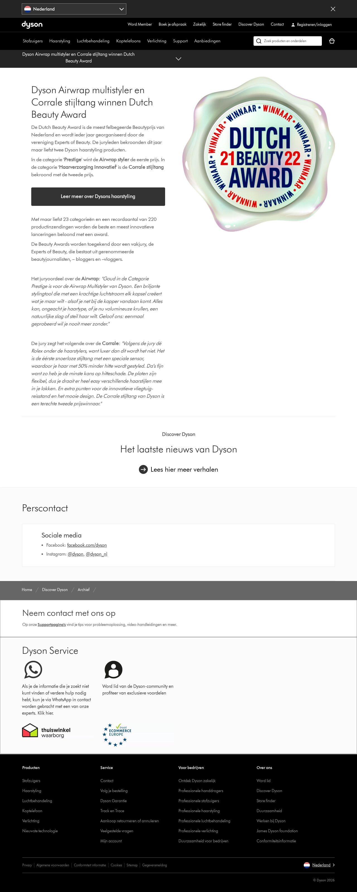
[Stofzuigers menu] (45, 41)
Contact (277, 24)
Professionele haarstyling (199, 811)
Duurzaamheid (269, 811)
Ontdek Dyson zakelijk (197, 780)
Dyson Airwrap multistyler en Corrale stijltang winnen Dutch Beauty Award (78, 58)
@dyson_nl (96, 554)
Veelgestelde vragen (116, 831)
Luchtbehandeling (93, 41)
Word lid (264, 780)
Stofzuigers (33, 41)
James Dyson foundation (277, 831)
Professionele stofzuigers (198, 801)
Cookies (116, 865)
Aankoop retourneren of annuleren (129, 821)
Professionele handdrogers (200, 791)
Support (180, 41)
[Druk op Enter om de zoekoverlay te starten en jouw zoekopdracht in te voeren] (288, 41)
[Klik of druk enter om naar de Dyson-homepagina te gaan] (32, 25)
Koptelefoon (32, 811)
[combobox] (74, 9)
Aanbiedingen (207, 41)
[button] (319, 865)
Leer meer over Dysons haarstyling (98, 196)
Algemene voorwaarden (53, 865)
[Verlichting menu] (169, 41)
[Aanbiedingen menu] (223, 41)
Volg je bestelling (114, 791)
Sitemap (132, 865)
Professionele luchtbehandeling (204, 821)
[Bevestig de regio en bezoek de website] (333, 9)
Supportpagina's (52, 624)
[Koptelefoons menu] (143, 41)
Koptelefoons (128, 41)
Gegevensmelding (154, 865)
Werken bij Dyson (271, 821)
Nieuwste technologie (40, 831)
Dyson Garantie (113, 801)
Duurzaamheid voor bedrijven (203, 841)
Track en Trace (112, 811)
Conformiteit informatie (90, 865)
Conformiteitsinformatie (276, 841)
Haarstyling (59, 41)
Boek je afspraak (173, 24)
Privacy (27, 865)
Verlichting (157, 41)
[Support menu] (190, 41)
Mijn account (111, 841)
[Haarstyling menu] (73, 41)
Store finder (222, 24)
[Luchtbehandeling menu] (112, 41)
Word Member (140, 24)
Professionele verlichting (198, 831)
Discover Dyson (251, 24)
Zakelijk (199, 24)
